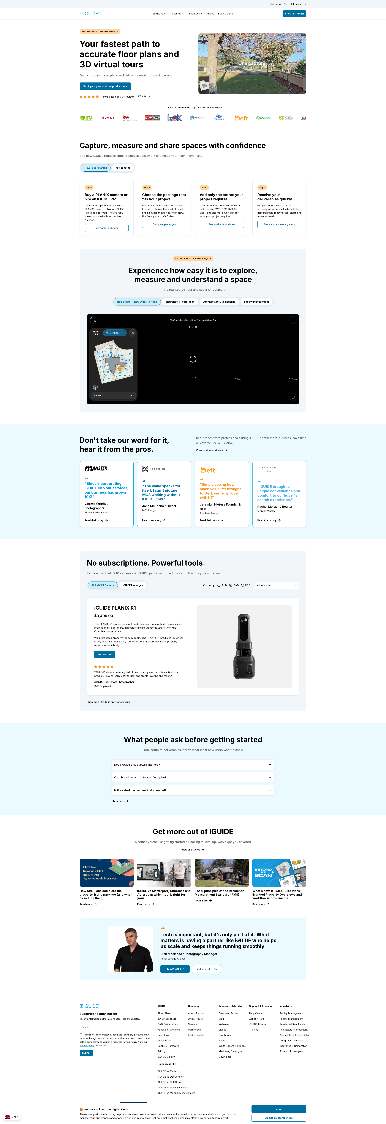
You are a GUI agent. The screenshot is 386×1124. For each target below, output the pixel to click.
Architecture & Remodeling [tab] (219, 301)
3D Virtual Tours (167, 1018)
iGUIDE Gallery (166, 1056)
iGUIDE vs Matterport (170, 1071)
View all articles (190, 849)
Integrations (164, 1040)
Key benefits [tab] (122, 167)
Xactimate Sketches (169, 1029)
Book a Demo (226, 13)
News (222, 1040)
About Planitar (196, 1013)
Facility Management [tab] (256, 301)
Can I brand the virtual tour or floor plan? (140, 777)
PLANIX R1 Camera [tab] (103, 585)
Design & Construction (292, 1040)
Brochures (225, 1035)
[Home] (89, 13)
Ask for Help (256, 1018)
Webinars (224, 1024)
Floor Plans (164, 1013)
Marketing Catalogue (230, 1051)
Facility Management (291, 1013)
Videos (222, 1029)
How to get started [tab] (96, 167)
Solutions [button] (157, 13)
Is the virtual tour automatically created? (140, 790)
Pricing (210, 13)
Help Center (256, 1013)
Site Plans (163, 1035)
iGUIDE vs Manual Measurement (176, 1092)
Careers (192, 1024)
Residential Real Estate (292, 1024)
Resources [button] (194, 13)
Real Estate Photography (294, 1029)
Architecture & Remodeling (295, 1035)
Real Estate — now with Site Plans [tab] (137, 301)
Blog (221, 1018)
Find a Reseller (196, 1035)
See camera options (107, 227)
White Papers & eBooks (232, 1045)
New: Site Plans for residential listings (98, 31)
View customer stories (209, 450)
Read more (86, 904)
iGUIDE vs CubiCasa (169, 1082)
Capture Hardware (168, 1045)
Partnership (194, 1029)
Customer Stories (229, 1013)
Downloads (225, 1056)
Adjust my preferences (279, 1117)
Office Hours (195, 1018)
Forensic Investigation (292, 1051)
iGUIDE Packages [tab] (133, 585)
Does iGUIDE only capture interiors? (137, 764)
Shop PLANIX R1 (294, 13)
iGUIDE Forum (257, 1024)
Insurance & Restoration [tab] (180, 301)
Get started (105, 654)
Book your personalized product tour (105, 86)
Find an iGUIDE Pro (207, 969)
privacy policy (87, 1045)
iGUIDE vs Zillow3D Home (172, 1087)
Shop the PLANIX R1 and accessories (109, 701)
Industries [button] (175, 13)
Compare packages (164, 224)
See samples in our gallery (279, 224)
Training (253, 1029)
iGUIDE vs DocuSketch (171, 1076)
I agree (279, 1109)
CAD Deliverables (168, 1024)
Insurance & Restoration (293, 1045)
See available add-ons (222, 224)
